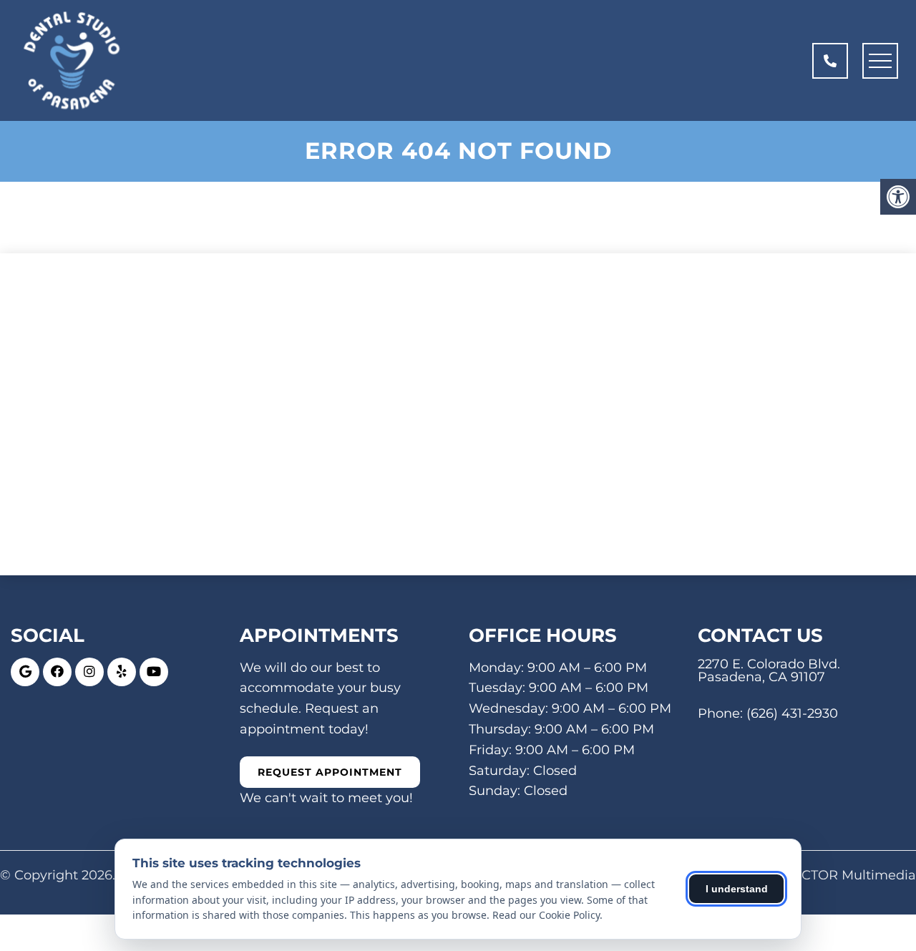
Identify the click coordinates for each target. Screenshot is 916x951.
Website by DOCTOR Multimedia (810, 875)
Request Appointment (330, 772)
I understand (737, 888)
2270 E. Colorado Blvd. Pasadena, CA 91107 (769, 670)
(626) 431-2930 (792, 713)
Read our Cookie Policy (546, 915)
